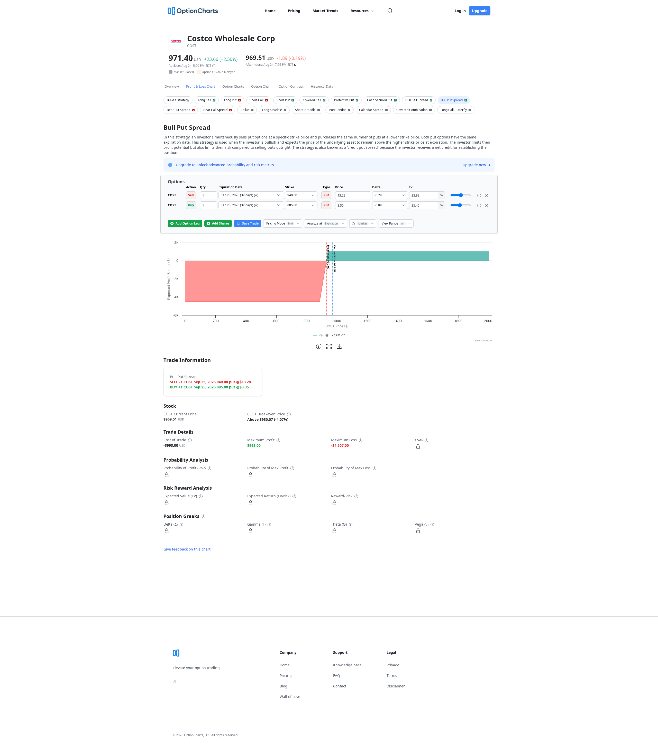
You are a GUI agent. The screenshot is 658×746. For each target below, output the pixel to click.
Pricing (294, 10)
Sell (191, 195)
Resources (360, 10)
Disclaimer (396, 686)
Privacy (393, 665)
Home (270, 10)
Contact (339, 686)
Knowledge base (347, 665)
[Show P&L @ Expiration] (329, 335)
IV (359, 223)
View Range (393, 223)
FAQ (336, 675)
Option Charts (233, 86)
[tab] (178, 100)
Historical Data (322, 86)
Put (326, 195)
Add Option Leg (188, 223)
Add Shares (220, 223)
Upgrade (479, 10)
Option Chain (261, 86)
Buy (191, 205)
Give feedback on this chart (187, 549)
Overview (171, 86)
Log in (460, 10)
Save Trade (250, 223)
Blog (283, 686)
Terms (392, 675)
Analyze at (322, 223)
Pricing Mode (279, 223)
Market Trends (325, 10)
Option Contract (291, 86)
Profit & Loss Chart (200, 86)
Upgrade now (476, 164)
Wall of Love (290, 696)
